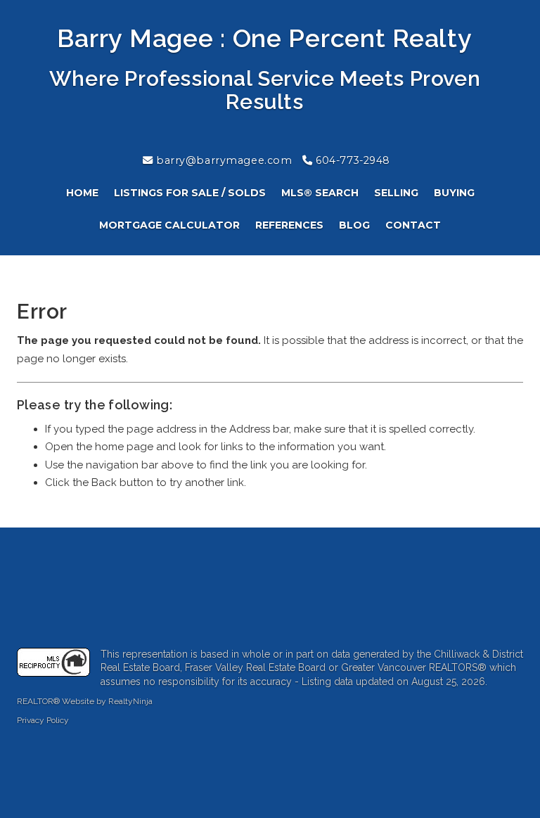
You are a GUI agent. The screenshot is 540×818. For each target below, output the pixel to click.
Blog (354, 225)
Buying (454, 192)
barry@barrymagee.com (222, 160)
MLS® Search (320, 192)
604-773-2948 (351, 160)
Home (82, 192)
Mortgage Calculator (169, 225)
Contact (413, 225)
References (289, 225)
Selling (396, 192)
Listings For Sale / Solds (190, 192)
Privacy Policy (43, 720)
